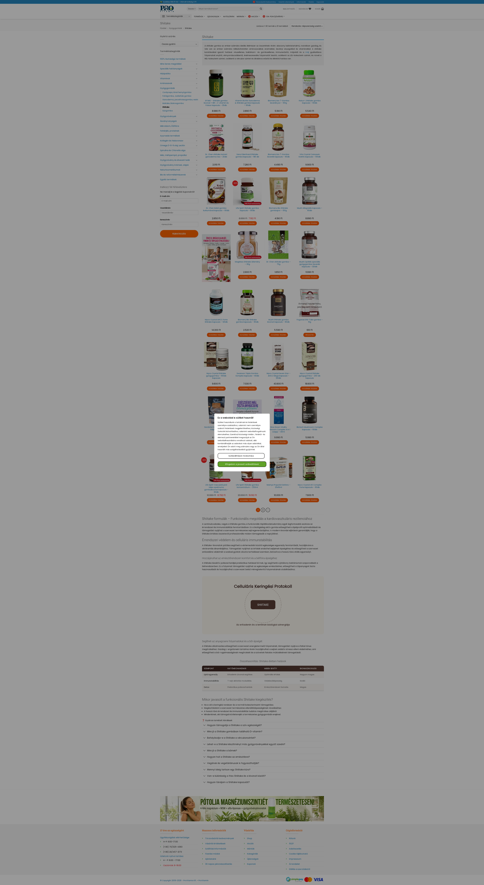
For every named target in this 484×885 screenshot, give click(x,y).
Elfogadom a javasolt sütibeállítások (242, 464)
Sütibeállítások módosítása (241, 456)
